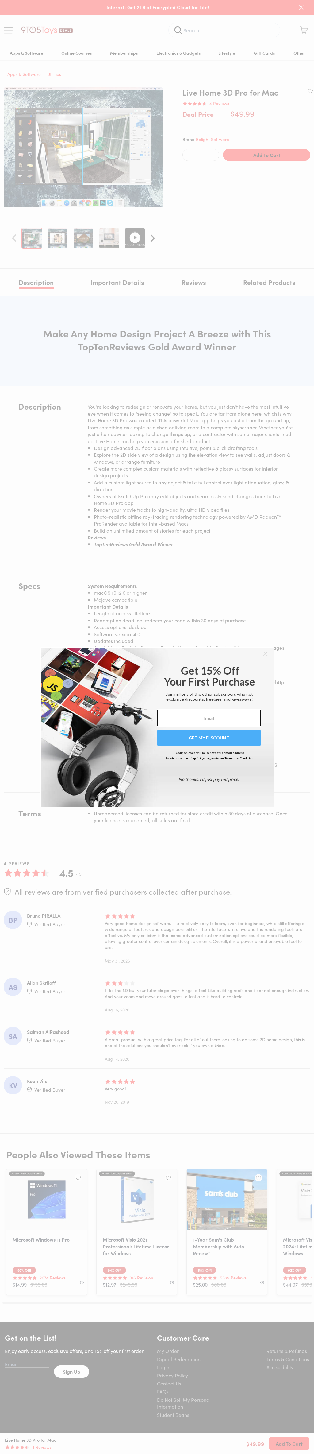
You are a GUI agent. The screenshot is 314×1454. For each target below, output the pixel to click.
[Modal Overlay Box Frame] (157, 727)
